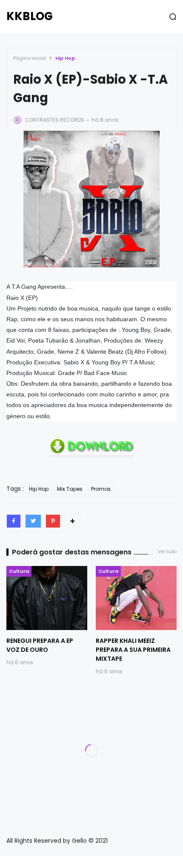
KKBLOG (29, 16)
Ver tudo (167, 551)
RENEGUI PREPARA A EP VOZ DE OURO (39, 645)
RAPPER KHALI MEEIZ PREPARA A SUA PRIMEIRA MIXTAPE (133, 649)
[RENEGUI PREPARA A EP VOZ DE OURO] (46, 598)
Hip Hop (65, 58)
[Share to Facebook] (13, 521)
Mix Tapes (70, 488)
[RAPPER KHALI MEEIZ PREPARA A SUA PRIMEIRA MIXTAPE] (136, 598)
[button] (173, 17)
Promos (101, 488)
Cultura (19, 571)
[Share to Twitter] (33, 521)
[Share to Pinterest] (53, 521)
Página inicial (29, 58)
